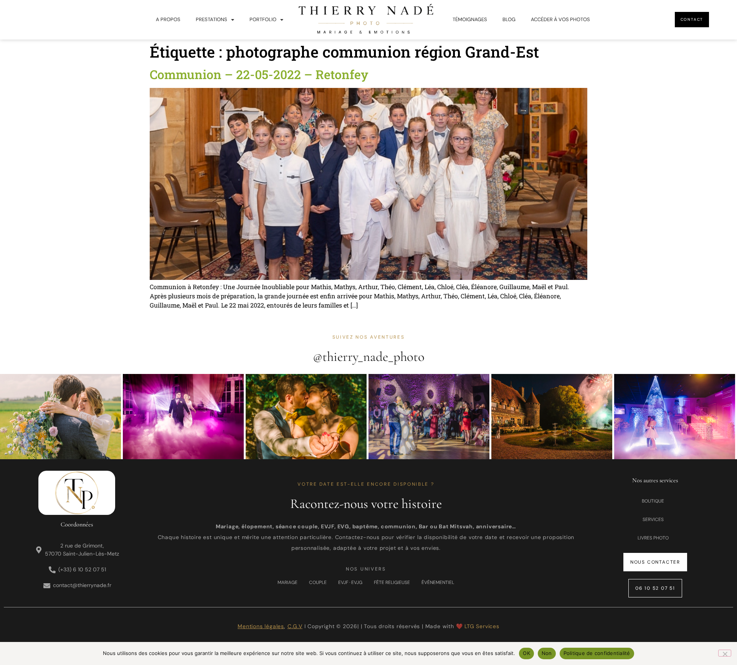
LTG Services (481, 626)
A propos (168, 19)
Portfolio (263, 19)
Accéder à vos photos (560, 19)
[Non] (724, 653)
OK (526, 653)
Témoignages (470, 19)
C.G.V (295, 626)
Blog (509, 19)
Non (547, 653)
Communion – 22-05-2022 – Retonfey (259, 74)
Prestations (211, 19)
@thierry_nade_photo (369, 357)
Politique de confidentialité (596, 653)
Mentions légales (261, 626)
